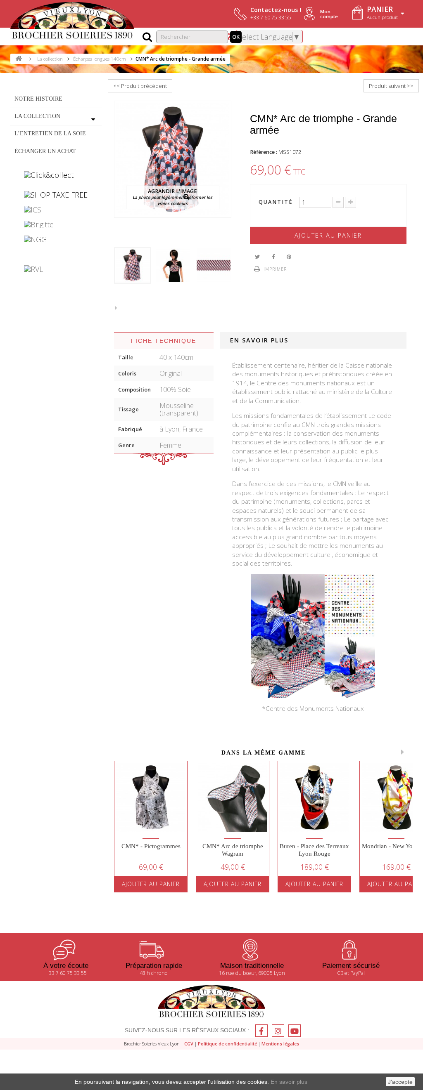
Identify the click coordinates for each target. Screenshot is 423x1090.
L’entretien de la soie (50, 133)
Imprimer (275, 269)
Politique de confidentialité (227, 1043)
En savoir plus (289, 1081)
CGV (188, 1043)
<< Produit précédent (140, 86)
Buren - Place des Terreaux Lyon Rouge (314, 850)
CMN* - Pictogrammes (151, 846)
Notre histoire (38, 98)
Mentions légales (280, 1043)
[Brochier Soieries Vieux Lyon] (72, 21)
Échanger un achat (45, 151)
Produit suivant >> (391, 86)
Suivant (118, 307)
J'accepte (400, 1081)
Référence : (263, 152)
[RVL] (56, 269)
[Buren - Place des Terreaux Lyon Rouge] (314, 797)
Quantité (276, 202)
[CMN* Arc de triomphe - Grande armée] (132, 265)
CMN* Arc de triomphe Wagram (232, 850)
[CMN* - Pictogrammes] (150, 797)
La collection (37, 116)
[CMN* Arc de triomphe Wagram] (232, 797)
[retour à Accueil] (18, 59)
